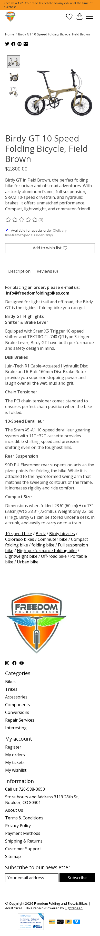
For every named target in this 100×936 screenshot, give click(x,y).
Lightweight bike (21, 556)
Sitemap (13, 856)
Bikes (10, 681)
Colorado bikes (19, 539)
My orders (15, 755)
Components (17, 704)
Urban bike (27, 562)
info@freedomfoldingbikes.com (37, 293)
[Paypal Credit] (31, 928)
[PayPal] (52, 922)
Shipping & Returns (24, 841)
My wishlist (15, 770)
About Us (14, 810)
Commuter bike (52, 539)
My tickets (15, 762)
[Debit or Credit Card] (60, 922)
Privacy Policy (18, 825)
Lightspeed (74, 908)
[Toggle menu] (90, 17)
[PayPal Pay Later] (68, 922)
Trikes (11, 689)
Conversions (17, 712)
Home (9, 34)
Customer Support (23, 849)
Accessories (16, 697)
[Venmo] (76, 922)
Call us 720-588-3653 (25, 789)
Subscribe (77, 878)
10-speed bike (18, 533)
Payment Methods (22, 833)
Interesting (16, 728)
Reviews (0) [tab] (47, 271)
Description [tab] (19, 271)
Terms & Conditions (24, 818)
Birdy (41, 533)
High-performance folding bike (47, 550)
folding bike (43, 545)
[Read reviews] (21, 220)
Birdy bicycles (62, 533)
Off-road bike (54, 556)
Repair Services (19, 720)
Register (13, 747)
